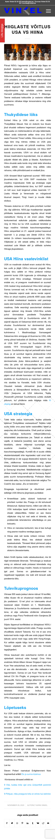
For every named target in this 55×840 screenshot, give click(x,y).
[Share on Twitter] (12, 823)
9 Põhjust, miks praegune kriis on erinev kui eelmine (27, 793)
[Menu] (47, 11)
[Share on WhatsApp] (17, 823)
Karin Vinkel (42, 805)
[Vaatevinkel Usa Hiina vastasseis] (27, 52)
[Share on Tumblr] (32, 823)
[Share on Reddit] (43, 823)
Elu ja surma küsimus (31, 774)
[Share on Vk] (37, 823)
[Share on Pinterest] (22, 823)
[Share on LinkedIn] (27, 823)
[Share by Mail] (48, 823)
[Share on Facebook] (6, 823)
